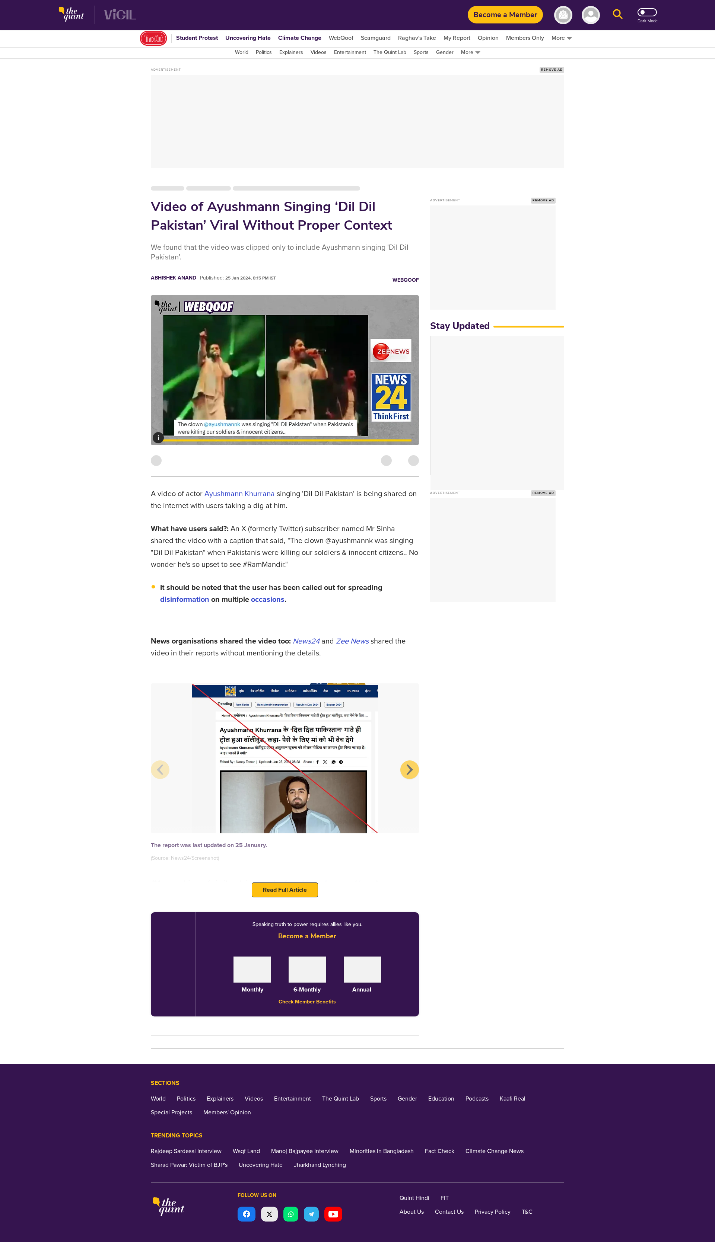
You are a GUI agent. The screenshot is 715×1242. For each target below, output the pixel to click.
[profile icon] (591, 15)
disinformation (184, 599)
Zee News (352, 641)
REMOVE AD (552, 70)
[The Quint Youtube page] (333, 1215)
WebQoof (406, 280)
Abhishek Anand (173, 278)
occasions (268, 599)
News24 (306, 641)
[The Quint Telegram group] (311, 1215)
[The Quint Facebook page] (246, 1215)
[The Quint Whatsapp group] (290, 1215)
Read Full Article (285, 890)
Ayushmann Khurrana (239, 493)
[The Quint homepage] (71, 15)
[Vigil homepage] (120, 15)
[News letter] (563, 15)
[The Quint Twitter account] (269, 1215)
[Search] (618, 15)
